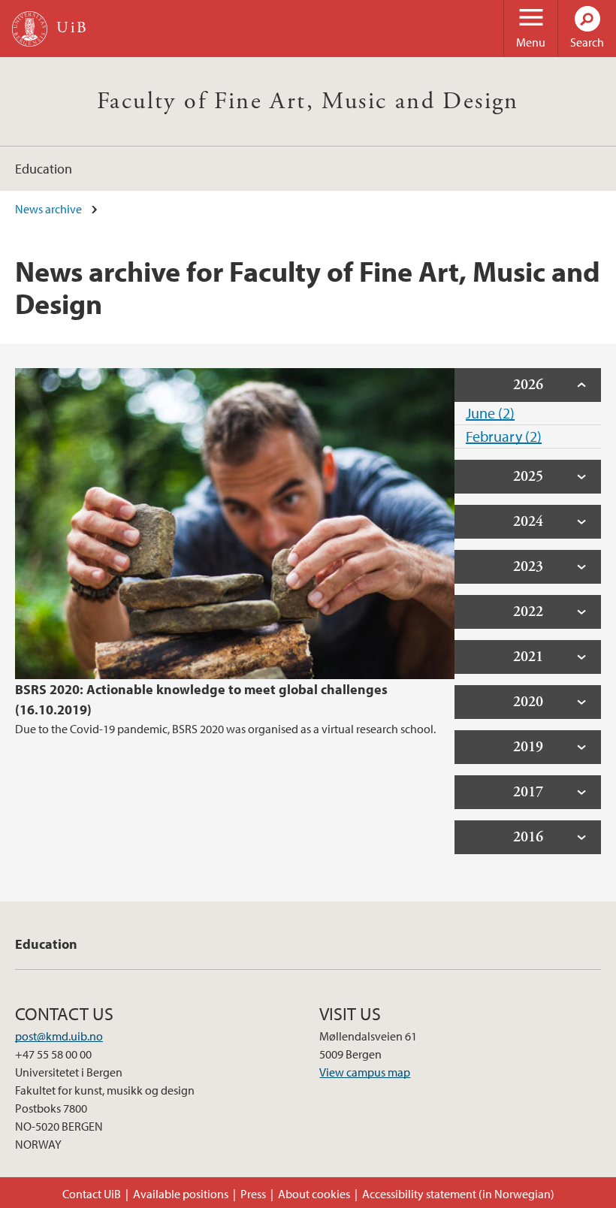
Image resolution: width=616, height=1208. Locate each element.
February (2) (504, 436)
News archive (48, 208)
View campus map (364, 1072)
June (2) (490, 412)
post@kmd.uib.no (59, 1035)
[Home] (29, 29)
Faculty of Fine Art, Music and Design (308, 101)
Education (43, 168)
